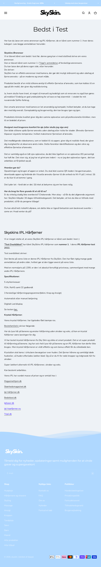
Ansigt (7, 510)
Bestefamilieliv (11, 326)
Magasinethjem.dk (13, 381)
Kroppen (8, 515)
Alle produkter (11, 540)
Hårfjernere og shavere (15, 495)
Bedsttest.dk (10, 397)
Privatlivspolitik (72, 495)
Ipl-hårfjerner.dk (12, 392)
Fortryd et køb (45, 510)
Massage (8, 505)
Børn (6, 530)
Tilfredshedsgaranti (74, 505)
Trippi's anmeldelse (48, 63)
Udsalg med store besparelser (74, 3)
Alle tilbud (9, 545)
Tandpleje (9, 520)
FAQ (41, 495)
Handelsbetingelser (74, 490)
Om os (42, 500)
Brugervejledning (73, 510)
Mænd (7, 535)
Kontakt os (44, 490)
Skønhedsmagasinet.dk (15, 386)
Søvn (6, 525)
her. (16, 309)
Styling (7, 500)
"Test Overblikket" (13, 244)
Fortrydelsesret (72, 500)
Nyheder (43, 505)
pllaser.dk (9, 403)
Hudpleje (8, 490)
